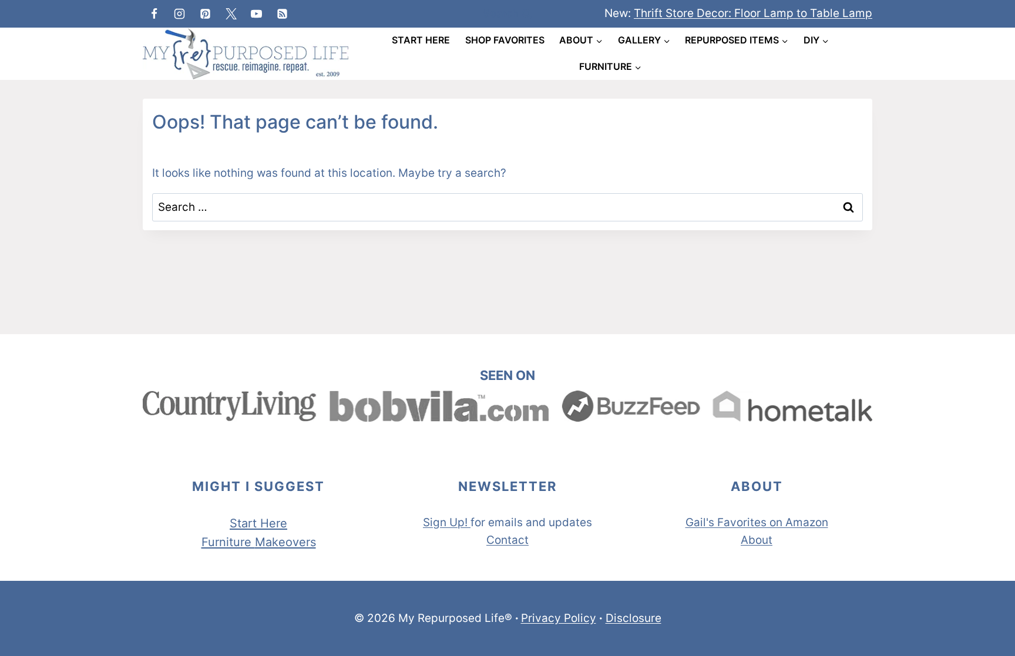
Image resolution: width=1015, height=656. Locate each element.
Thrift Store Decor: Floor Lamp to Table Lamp (753, 13)
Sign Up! (445, 522)
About (756, 540)
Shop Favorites (505, 40)
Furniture (228, 542)
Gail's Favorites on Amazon (756, 522)
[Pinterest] (205, 13)
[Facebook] (154, 13)
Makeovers (285, 542)
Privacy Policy (558, 618)
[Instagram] (180, 13)
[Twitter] (231, 13)
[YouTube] (257, 13)
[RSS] (282, 13)
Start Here (421, 40)
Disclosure (633, 618)
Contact (507, 540)
